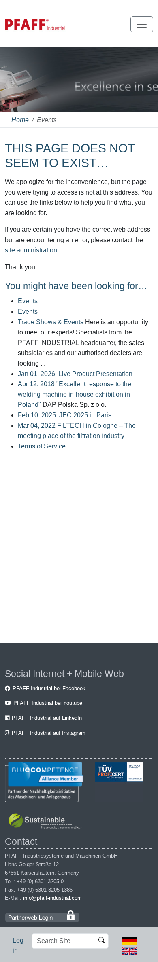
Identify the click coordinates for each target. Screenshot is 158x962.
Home (20, 119)
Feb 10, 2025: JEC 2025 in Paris (64, 415)
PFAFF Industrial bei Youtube (47, 703)
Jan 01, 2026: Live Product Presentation (75, 373)
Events (28, 301)
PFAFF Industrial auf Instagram (48, 733)
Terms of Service (42, 446)
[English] (129, 950)
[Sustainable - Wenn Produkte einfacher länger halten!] (46, 822)
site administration (31, 250)
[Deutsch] (129, 940)
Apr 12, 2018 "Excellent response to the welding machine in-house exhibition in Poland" (74, 394)
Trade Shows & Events (50, 322)
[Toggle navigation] (141, 24)
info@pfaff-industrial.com (52, 898)
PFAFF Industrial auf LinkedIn (47, 718)
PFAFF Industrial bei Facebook (49, 688)
